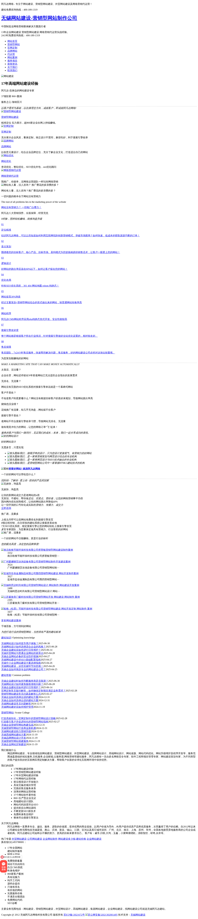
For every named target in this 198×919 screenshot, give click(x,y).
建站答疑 (6, 675)
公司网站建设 (34, 839)
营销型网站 (13, 44)
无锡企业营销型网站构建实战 (17, 725)
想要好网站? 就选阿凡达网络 (24, 468)
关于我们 (12, 67)
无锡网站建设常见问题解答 (16, 703)
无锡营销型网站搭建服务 (14, 741)
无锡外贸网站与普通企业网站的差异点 (22, 653)
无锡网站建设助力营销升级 (16, 731)
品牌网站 (12, 51)
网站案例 (12, 57)
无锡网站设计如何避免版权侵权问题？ (22, 684)
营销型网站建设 (10, 117)
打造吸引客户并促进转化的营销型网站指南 (24, 721)
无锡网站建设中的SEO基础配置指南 (21, 659)
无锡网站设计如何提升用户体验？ (19, 643)
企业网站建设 (94, 839)
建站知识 (6, 637)
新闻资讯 (12, 64)
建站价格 (81, 839)
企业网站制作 (50, 839)
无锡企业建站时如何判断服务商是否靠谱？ (24, 681)
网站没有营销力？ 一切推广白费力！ (21, 207)
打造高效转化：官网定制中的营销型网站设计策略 (28, 718)
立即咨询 (6, 508)
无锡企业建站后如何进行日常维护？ (21, 650)
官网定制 (12, 47)
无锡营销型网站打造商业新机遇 (18, 728)
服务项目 (12, 60)
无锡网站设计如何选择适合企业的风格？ (23, 646)
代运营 (11, 54)
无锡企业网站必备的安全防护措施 (19, 656)
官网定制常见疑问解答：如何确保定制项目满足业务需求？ (33, 690)
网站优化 (6, 161)
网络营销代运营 (10, 176)
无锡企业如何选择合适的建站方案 (19, 697)
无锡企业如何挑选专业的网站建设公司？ (23, 669)
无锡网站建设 (138, 914)
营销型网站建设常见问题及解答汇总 (21, 694)
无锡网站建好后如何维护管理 (17, 707)
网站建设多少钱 (66, 839)
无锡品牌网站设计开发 (13, 738)
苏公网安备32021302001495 (103, 914)
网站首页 (12, 41)
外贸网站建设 (19, 839)
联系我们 (12, 70)
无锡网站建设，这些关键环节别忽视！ (22, 666)
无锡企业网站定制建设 (13, 744)
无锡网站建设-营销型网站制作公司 (39, 18)
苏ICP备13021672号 (74, 914)
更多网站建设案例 (11, 620)
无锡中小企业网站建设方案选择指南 (21, 663)
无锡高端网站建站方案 (13, 734)
